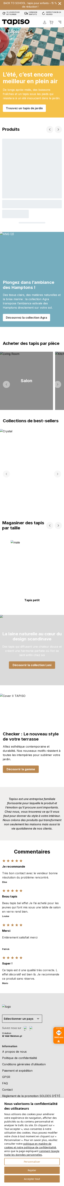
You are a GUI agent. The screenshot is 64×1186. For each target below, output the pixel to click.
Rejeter (32, 1170)
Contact (7, 1089)
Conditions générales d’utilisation (24, 1064)
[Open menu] (60, 22)
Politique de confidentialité (19, 1058)
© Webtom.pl (12, 1036)
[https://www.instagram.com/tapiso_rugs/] (32, 1028)
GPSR (6, 1077)
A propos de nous (14, 1051)
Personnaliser (32, 1161)
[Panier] (51, 22)
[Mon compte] (44, 22)
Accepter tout (32, 1179)
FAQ (5, 1083)
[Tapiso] (16, 22)
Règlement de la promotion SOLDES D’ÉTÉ (31, 1096)
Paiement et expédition (17, 1070)
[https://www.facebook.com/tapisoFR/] (26, 1028)
